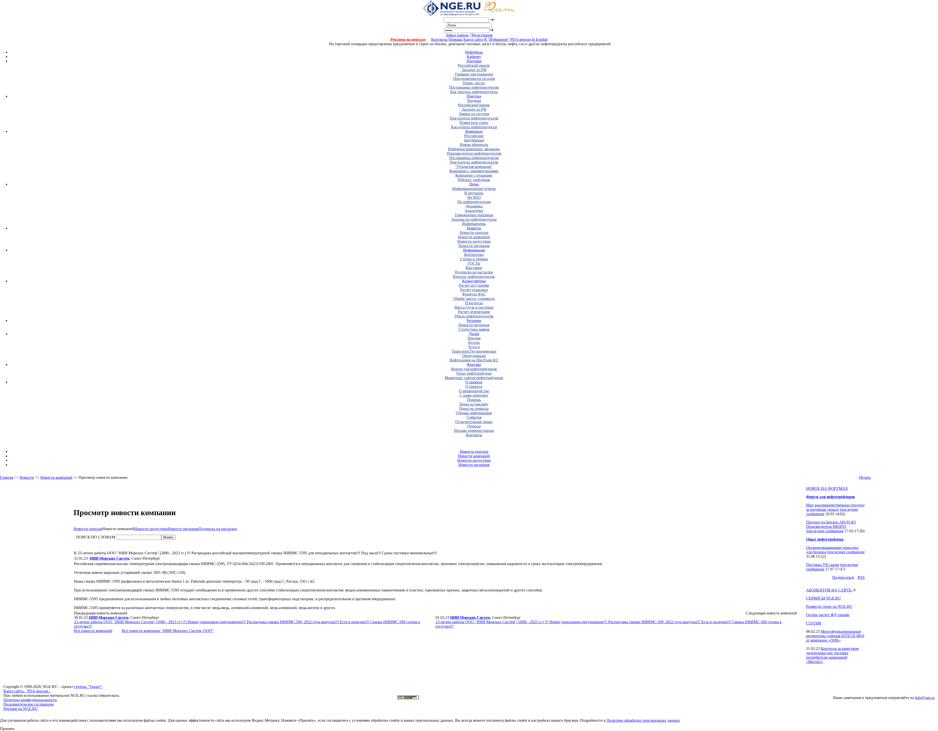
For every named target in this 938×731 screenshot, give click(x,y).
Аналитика (474, 210)
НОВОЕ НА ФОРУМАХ (827, 488)
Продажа (474, 61)
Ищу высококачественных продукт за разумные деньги (835, 507)
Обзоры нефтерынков (474, 413)
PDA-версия (520, 39)
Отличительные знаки (473, 422)
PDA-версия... (39, 691)
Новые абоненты (474, 144)
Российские (474, 136)
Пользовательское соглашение (28, 704)
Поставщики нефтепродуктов (474, 87)
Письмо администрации (474, 430)
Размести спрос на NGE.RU (829, 606)
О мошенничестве (474, 391)
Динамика (473, 206)
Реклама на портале (408, 39)
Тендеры (474, 100)
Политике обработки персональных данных (643, 720)
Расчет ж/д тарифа (474, 285)
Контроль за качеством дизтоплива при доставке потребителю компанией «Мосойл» (832, 655)
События (474, 417)
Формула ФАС (474, 294)
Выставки (474, 268)
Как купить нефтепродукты (474, 127)
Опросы (474, 426)
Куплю (474, 342)
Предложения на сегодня (474, 78)
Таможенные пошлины (474, 215)
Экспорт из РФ (474, 70)
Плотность (474, 303)
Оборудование (474, 356)
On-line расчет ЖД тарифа (827, 615)
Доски (474, 334)
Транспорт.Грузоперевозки (474, 351)
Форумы (474, 364)
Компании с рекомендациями (474, 171)
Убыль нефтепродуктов (473, 316)
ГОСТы (474, 263)
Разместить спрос (474, 122)
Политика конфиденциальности (30, 700)
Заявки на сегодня (474, 114)
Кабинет (474, 57)
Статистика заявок (474, 329)
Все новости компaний (93, 631)
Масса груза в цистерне (474, 307)
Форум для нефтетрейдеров (474, 369)
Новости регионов (474, 246)
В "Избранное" (496, 39)
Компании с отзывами (473, 175)
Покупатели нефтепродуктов (474, 118)
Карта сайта (473, 39)
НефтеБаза (474, 52)
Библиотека (474, 254)
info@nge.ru (925, 698)
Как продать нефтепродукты (474, 92)
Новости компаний (474, 237)
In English (540, 39)
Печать (865, 477)
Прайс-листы (474, 83)
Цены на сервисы (474, 408)
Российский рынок (474, 65)
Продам (474, 338)
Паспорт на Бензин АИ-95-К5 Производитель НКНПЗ (831, 524)
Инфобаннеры (474, 224)
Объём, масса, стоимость (474, 298)
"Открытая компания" (474, 166)
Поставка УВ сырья (822, 565)
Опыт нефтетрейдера (473, 373)
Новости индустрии (474, 241)
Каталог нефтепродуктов (474, 276)
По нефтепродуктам (474, 202)
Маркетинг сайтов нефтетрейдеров (474, 378)
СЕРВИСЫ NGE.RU (823, 598)
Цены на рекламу (474, 404)
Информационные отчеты (474, 188)
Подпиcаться (843, 577)
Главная (6, 477)
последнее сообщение (825, 531)
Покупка (474, 96)
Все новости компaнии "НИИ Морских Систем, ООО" (168, 631)
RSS (861, 577)
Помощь (455, 39)
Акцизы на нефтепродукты (474, 219)
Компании (474, 131)
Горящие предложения (474, 74)
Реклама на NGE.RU (20, 709)
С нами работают (473, 395)
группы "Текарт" (88, 687)
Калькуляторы (474, 281)
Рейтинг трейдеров (474, 180)
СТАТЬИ (813, 623)
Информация (474, 250)
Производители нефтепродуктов (474, 153)
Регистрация (481, 35)
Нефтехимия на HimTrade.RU (474, 360)
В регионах (473, 193)
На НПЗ (474, 197)
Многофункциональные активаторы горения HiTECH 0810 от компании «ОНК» (835, 635)
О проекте (473, 382)
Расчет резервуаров (474, 312)
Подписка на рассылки (474, 272)
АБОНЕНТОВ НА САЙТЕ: (829, 590)
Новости (474, 228)
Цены (474, 184)
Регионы (474, 320)
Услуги (474, 347)
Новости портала (474, 232)
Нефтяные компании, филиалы (474, 149)
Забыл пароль (457, 35)
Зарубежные (474, 140)
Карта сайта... (14, 691)
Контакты (439, 39)
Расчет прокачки (474, 290)
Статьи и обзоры (474, 259)
